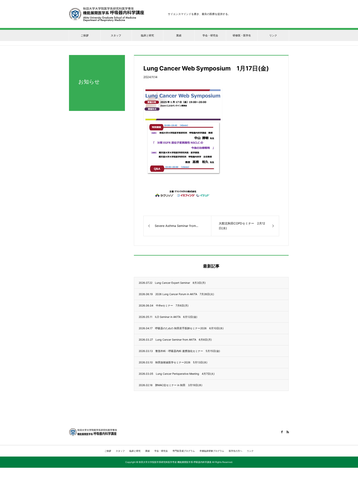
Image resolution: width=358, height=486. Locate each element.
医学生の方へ (235, 450)
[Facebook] (282, 432)
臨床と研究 (147, 35)
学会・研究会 (210, 35)
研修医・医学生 (242, 35)
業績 (178, 35)
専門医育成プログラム (183, 450)
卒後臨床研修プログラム (212, 450)
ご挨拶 (85, 35)
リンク (273, 35)
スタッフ (116, 35)
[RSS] (287, 432)
